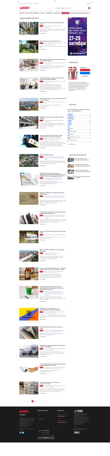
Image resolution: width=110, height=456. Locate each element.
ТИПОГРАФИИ (65, 13)
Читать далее (43, 33)
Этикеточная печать (48, 272)
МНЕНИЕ (31, 13)
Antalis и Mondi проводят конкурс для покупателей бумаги (49, 383)
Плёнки (60, 138)
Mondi (60, 25)
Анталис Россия (47, 331)
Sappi (46, 44)
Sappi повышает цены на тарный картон (50, 41)
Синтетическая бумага (48, 140)
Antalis (61, 331)
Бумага (45, 25)
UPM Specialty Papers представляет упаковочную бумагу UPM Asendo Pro (53, 60)
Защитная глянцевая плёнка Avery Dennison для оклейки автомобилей (52, 346)
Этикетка (61, 271)
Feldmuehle (58, 216)
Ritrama (54, 313)
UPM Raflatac (58, 179)
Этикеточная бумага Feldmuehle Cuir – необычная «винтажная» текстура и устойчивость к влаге (53, 268)
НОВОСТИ (21, 13)
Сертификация (47, 253)
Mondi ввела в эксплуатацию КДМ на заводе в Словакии (52, 117)
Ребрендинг (50, 313)
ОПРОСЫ (80, 13)
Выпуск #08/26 (83, 67)
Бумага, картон (51, 62)
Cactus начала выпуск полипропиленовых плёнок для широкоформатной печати (53, 364)
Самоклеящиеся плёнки (48, 311)
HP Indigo (51, 197)
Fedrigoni (55, 197)
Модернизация (47, 120)
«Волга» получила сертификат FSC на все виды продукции (52, 250)
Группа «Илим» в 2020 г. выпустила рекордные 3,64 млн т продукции (53, 99)
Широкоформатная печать (49, 368)
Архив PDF (85, 76)
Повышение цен (47, 27)
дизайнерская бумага (61, 197)
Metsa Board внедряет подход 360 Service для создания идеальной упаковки (52, 78)
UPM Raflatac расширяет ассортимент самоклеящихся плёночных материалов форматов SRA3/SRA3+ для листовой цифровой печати (53, 175)
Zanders (45, 159)
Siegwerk (55, 293)
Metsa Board (47, 82)
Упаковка (48, 64)
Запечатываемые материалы (53, 25)
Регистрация (36, 3)
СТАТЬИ (26, 13)
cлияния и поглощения (48, 156)
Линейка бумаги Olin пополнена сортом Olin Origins (51, 327)
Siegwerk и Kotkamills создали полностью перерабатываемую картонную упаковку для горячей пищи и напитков (52, 288)
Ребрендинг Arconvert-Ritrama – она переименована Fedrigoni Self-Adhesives (50, 309)
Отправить (46, 437)
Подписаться (85, 70)
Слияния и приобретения (58, 156)
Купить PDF (85, 73)
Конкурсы (46, 385)
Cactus (60, 368)
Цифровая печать (47, 196)
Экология (46, 291)
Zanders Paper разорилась (46, 154)
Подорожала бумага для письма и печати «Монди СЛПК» (53, 232)
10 (45, 401)
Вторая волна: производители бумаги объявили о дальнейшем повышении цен (53, 212)
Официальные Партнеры (53, 291)
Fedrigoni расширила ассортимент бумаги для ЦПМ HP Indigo (52, 193)
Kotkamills (59, 293)
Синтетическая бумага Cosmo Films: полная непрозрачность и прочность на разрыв (51, 136)
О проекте (22, 415)
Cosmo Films (56, 140)
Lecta (55, 216)
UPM (45, 64)
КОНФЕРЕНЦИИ (73, 13)
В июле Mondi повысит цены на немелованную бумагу (52, 23)
